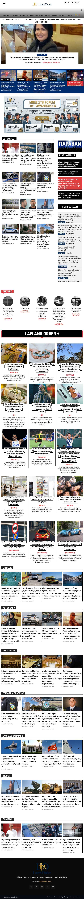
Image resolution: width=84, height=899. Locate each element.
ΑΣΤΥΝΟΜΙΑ (42, 55)
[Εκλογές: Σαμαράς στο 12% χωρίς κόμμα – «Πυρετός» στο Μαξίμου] (52, 830)
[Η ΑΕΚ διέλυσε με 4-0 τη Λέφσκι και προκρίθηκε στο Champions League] (42, 439)
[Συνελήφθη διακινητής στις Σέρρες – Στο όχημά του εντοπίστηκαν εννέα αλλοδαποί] (10, 229)
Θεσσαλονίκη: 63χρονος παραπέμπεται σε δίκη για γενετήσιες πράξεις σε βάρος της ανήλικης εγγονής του (31, 676)
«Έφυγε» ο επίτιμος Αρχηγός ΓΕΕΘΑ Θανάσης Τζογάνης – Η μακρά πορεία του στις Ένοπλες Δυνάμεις (72, 719)
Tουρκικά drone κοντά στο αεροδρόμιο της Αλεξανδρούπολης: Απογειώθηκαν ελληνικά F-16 (11, 761)
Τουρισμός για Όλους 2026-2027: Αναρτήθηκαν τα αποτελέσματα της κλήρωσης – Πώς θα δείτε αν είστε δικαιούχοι (58, 85)
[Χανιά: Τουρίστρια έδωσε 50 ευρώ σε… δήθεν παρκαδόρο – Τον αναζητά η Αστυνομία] (52, 619)
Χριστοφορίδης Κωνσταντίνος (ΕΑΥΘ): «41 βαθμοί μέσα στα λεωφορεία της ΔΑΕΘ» (8, 312)
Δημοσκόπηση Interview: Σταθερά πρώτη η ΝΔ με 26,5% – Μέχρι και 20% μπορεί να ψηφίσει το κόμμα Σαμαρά (71, 845)
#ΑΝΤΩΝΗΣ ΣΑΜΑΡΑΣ (68, 20)
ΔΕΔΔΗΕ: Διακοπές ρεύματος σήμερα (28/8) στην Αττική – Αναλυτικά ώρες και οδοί (69, 164)
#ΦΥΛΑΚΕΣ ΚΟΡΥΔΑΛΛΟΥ (37, 20)
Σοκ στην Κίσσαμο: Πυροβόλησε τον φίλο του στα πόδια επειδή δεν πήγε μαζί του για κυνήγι (28, 238)
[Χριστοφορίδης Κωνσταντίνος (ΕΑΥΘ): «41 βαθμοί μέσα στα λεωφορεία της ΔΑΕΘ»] (8, 301)
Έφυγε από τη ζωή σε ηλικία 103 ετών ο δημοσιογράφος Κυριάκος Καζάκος (10, 213)
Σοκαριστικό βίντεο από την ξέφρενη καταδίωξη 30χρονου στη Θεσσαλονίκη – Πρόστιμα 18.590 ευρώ (8, 85)
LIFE (69, 79)
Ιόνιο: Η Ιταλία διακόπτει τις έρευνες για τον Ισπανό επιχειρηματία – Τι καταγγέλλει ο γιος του (45, 213)
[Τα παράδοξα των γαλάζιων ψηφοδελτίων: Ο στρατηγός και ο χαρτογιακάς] (31, 830)
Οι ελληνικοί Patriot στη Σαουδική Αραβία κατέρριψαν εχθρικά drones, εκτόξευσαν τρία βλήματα (31, 801)
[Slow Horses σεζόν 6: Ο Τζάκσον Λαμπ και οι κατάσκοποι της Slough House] (42, 394)
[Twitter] (37, 887)
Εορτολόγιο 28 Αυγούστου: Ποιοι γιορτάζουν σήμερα (68, 173)
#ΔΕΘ (25, 20)
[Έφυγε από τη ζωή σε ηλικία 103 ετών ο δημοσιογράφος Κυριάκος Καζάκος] (10, 204)
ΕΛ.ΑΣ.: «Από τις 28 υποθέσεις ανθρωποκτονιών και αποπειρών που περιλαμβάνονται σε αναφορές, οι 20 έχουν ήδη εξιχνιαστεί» (44, 160)
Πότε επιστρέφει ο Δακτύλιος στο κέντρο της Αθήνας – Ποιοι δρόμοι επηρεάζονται (14, 544)
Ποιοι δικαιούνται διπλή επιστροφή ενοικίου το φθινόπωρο (66, 249)
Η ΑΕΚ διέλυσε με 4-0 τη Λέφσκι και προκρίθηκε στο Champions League (42, 451)
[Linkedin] (72, 3)
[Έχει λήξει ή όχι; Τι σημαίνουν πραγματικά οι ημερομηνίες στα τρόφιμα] (42, 486)
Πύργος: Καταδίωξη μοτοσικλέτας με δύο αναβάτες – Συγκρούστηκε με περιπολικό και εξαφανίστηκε (31, 633)
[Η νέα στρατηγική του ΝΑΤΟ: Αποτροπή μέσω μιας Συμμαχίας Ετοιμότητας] (42, 301)
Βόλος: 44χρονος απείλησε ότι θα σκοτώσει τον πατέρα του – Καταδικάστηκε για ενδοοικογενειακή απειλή (69, 272)
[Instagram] (69, 3)
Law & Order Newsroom (6, 89)
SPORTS (15, 459)
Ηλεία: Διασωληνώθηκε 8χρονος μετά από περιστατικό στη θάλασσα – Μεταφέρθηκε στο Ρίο (69, 239)
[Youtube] (47, 887)
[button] (81, 10)
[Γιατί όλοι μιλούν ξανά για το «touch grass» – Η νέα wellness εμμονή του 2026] (70, 486)
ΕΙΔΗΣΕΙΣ (53, 79)
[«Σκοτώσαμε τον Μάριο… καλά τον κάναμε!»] (76, 301)
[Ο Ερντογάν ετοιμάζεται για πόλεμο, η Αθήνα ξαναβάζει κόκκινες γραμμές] (31, 747)
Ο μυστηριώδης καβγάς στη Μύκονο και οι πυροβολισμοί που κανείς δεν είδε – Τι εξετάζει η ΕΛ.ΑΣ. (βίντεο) (28, 158)
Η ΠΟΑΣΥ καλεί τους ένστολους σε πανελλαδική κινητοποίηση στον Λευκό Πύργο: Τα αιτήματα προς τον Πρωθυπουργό (43, 241)
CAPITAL (61, 253)
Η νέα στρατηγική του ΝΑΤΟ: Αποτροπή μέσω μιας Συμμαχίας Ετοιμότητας (42, 312)
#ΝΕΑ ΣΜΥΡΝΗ (17, 20)
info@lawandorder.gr (45, 881)
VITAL (14, 508)
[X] (79, 3)
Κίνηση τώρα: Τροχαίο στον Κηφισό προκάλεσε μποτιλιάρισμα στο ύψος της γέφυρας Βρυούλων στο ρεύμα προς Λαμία (69, 184)
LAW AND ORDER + (42, 333)
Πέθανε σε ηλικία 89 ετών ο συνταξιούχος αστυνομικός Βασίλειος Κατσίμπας (45, 186)
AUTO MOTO (14, 550)
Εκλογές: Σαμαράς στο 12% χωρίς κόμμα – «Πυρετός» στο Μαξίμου (52, 842)
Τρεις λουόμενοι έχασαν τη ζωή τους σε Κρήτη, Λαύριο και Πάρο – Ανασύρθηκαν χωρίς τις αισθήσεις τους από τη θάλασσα (70, 228)
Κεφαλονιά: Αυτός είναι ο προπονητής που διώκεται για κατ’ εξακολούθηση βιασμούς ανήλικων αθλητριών (28, 214)
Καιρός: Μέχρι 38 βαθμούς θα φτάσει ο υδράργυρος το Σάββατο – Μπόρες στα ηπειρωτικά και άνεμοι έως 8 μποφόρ (70, 217)
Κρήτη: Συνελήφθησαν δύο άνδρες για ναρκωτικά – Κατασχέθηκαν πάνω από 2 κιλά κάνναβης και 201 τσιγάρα (28, 188)
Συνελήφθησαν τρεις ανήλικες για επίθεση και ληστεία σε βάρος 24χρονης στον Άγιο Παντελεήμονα (10, 187)
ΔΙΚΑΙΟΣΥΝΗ (63, 278)
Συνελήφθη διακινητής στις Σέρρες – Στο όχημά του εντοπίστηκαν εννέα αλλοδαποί (10, 238)
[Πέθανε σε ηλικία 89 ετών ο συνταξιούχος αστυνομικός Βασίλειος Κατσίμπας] (45, 177)
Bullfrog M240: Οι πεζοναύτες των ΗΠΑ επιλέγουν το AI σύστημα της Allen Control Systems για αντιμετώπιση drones (51, 801)
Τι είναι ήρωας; (25, 308)
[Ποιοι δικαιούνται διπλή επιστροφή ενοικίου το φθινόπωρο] (14, 353)
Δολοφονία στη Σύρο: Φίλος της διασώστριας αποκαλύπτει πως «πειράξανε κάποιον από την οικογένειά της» (23, 85)
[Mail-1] (53, 887)
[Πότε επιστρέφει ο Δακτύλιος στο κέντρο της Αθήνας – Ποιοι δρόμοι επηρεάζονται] (14, 531)
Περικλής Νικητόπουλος (25, 311)
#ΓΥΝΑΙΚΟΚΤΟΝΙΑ (53, 20)
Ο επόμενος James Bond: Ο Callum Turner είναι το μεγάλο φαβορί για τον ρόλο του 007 (75, 84)
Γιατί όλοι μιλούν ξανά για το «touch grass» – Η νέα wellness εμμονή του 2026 (71, 499)
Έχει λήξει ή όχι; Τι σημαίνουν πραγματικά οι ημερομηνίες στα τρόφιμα (42, 499)
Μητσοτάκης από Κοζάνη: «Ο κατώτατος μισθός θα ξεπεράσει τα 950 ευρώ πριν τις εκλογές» (10, 157)
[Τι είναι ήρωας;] (25, 301)
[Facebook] (65, 3)
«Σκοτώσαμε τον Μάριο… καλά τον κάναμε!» (76, 310)
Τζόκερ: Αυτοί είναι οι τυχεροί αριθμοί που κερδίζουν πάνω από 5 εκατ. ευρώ (69, 195)
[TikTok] (75, 3)
